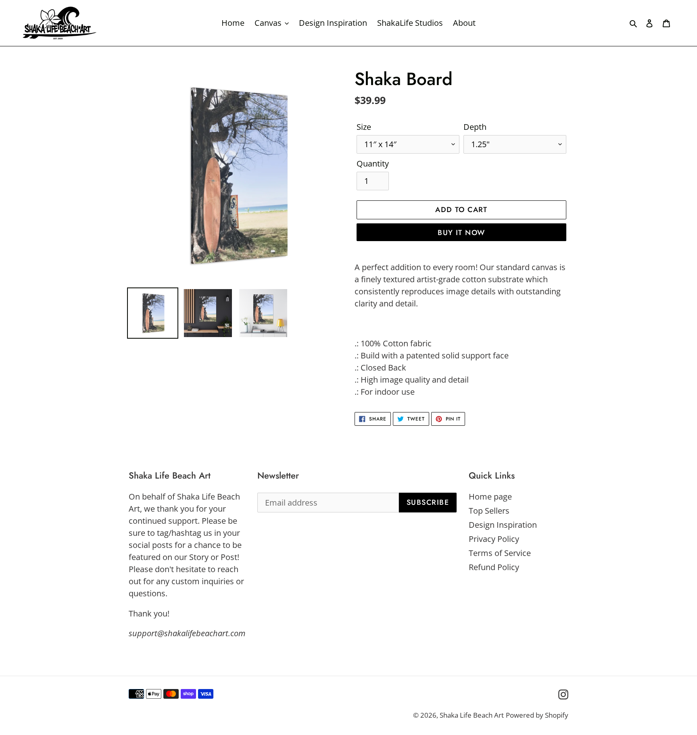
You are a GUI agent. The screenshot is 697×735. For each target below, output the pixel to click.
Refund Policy (494, 567)
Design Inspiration (503, 524)
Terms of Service (500, 553)
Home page (490, 496)
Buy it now (461, 232)
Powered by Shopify (537, 715)
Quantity (373, 163)
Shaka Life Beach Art (472, 715)
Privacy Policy (494, 538)
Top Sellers (489, 510)
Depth (474, 126)
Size (364, 126)
